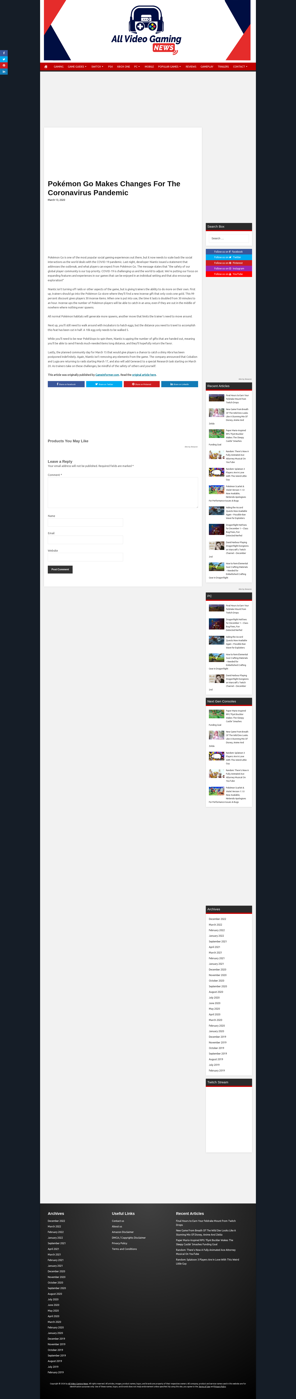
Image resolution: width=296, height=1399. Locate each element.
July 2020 (214, 997)
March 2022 (215, 924)
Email (51, 533)
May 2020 (214, 1008)
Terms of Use (204, 1387)
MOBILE (149, 66)
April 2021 (214, 947)
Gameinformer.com (107, 374)
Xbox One (123, 66)
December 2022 (217, 919)
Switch (96, 66)
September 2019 (218, 1053)
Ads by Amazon (191, 447)
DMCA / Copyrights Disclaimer (129, 1237)
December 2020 (217, 969)
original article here (144, 374)
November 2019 (217, 1042)
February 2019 (217, 1070)
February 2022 (217, 930)
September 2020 (218, 986)
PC (135, 66)
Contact (239, 66)
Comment (55, 474)
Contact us (118, 1220)
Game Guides (76, 66)
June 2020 (214, 1003)
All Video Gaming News (78, 1384)
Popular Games (168, 66)
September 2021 (218, 941)
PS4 (110, 66)
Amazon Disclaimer (123, 1232)
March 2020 (215, 1020)
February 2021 (217, 958)
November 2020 (217, 975)
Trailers (223, 66)
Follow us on (228, 251)
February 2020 (217, 1025)
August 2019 (216, 1059)
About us (117, 1226)
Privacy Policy (119, 1243)
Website (53, 550)
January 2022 (216, 935)
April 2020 (214, 1014)
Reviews (191, 66)
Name (51, 515)
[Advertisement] (148, 102)
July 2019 (214, 1064)
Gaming (59, 66)
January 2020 (216, 1031)
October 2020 (216, 980)
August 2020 (216, 991)
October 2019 (216, 1048)
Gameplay (207, 66)
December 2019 (217, 1036)
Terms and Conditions (124, 1249)
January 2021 (216, 963)
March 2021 (215, 952)
